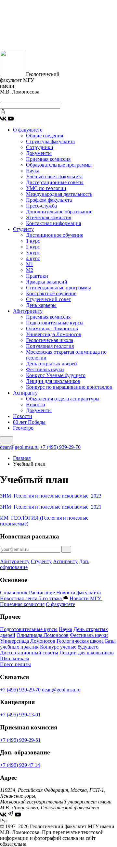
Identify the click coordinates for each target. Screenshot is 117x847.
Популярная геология (50, 346)
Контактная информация (53, 223)
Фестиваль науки (45, 369)
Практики (37, 276)
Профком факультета (49, 200)
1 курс (33, 241)
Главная (22, 458)
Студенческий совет (48, 299)
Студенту (23, 229)
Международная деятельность (59, 194)
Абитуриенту (28, 311)
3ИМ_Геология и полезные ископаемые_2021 (50, 507)
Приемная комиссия (48, 159)
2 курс (33, 246)
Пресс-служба (41, 206)
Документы (39, 153)
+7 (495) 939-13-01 (20, 714)
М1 (29, 264)
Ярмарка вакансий (46, 281)
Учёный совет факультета (54, 176)
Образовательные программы (59, 165)
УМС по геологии (46, 188)
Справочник (14, 592)
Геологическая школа (49, 340)
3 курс (33, 252)
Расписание (42, 592)
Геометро (23, 428)
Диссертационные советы (55, 182)
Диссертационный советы (29, 652)
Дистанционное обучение (54, 235)
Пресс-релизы (15, 664)
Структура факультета (50, 141)
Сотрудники (39, 147)
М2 (29, 270)
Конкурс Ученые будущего (55, 375)
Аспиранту (25, 393)
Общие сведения (44, 135)
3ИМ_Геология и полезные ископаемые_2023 (50, 496)
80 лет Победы (29, 422)
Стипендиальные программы (58, 287)
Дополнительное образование (59, 211)
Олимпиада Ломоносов (52, 328)
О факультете (27, 130)
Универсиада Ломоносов (53, 334)
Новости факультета (78, 592)
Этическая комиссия (48, 217)
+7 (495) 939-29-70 (60, 447)
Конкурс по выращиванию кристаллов (69, 387)
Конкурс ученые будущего (69, 647)
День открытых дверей (51, 363)
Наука (32, 170)
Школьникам (14, 658)
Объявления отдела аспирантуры (62, 398)
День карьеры (41, 305)
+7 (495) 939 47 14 (20, 765)
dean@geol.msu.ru (19, 447)
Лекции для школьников (53, 381)
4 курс (33, 258)
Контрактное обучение (51, 293)
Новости (35, 404)
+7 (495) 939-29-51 (20, 740)
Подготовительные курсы (55, 322)
